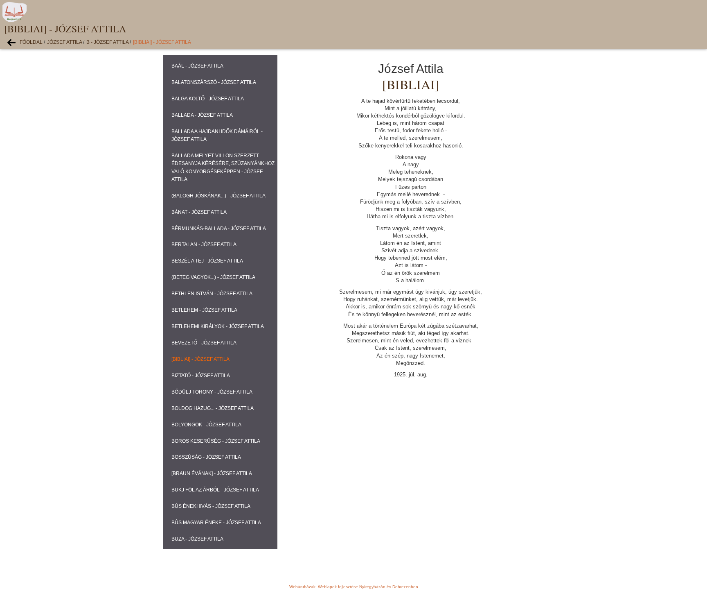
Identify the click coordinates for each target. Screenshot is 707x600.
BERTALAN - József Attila (203, 244)
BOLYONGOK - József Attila (206, 425)
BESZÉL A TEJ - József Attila (207, 261)
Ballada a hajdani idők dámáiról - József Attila (217, 135)
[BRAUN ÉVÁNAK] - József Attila (211, 473)
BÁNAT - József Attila (199, 212)
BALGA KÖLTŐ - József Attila (207, 99)
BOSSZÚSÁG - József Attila (206, 457)
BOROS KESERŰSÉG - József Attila (215, 441)
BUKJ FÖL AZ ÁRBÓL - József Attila (215, 490)
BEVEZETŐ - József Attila (203, 343)
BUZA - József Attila (197, 539)
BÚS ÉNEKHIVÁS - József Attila (210, 506)
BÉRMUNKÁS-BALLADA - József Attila (218, 228)
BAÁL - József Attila (197, 66)
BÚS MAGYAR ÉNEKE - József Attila (216, 522)
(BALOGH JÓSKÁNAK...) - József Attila (218, 196)
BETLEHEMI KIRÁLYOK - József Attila (217, 326)
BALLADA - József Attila (202, 115)
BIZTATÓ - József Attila (200, 375)
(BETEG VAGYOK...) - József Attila (213, 277)
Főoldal (31, 42)
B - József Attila (107, 42)
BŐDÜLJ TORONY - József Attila (211, 392)
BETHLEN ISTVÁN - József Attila (211, 294)
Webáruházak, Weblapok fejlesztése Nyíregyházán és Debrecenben (353, 586)
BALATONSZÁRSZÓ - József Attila (213, 82)
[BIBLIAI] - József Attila (162, 42)
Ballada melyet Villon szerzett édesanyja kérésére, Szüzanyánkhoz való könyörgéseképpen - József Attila (223, 167)
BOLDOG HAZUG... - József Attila (212, 408)
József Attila (64, 42)
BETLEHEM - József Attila (204, 310)
